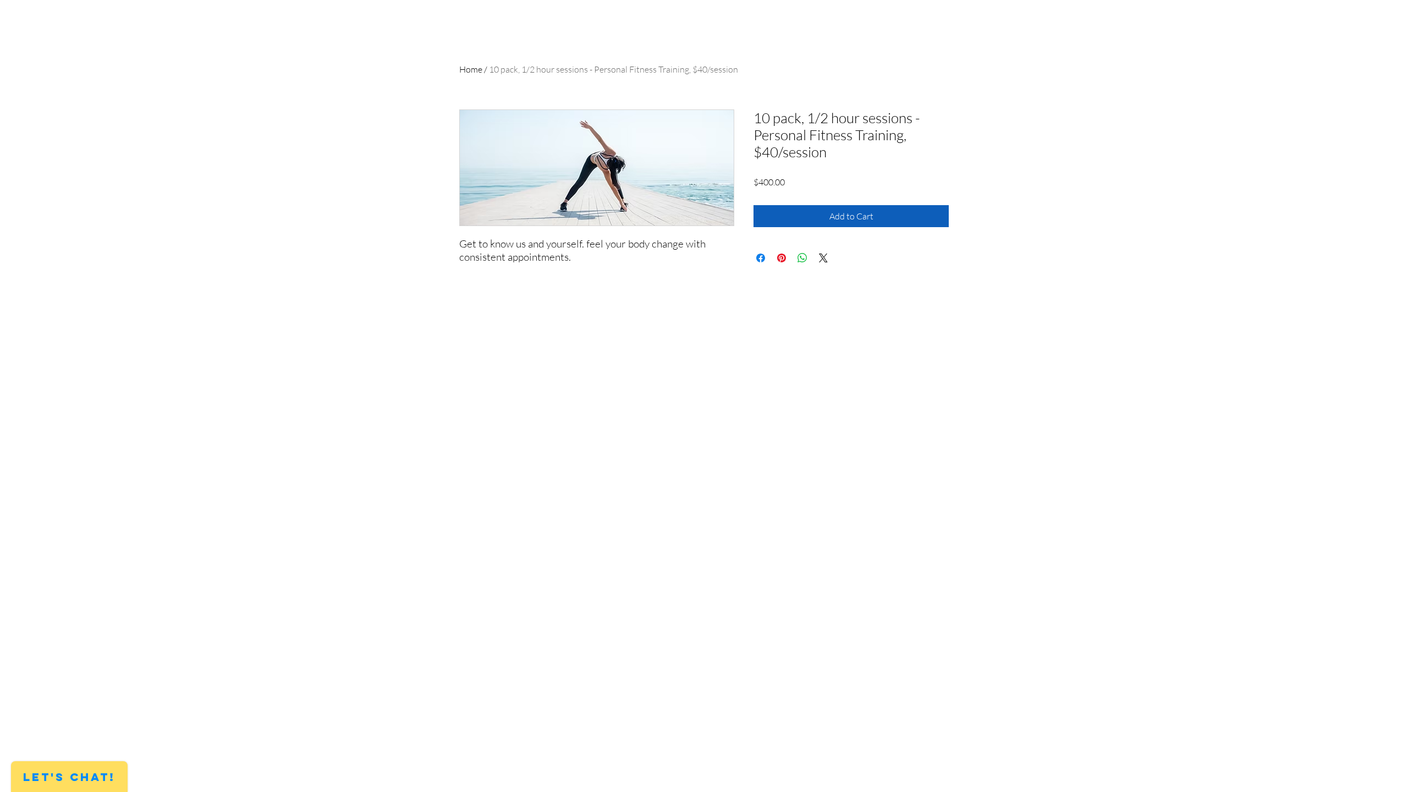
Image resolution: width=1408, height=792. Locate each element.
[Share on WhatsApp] (802, 258)
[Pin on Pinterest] (781, 258)
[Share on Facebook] (760, 258)
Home (470, 69)
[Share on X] (823, 258)
